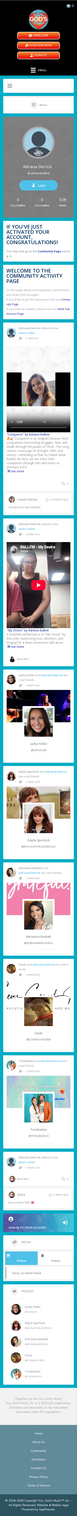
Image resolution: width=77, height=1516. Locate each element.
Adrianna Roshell (30, 868)
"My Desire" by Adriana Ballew (28, 630)
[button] (38, 35)
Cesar (22, 964)
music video (27, 333)
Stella (21, 1195)
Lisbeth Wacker (27, 499)
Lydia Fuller (27, 675)
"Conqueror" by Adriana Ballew (28, 434)
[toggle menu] (9, 86)
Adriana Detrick (37, 166)
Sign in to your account (27, 1227)
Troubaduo (26, 1061)
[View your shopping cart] (68, 6)
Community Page (49, 251)
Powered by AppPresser (38, 1509)
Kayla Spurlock (29, 772)
